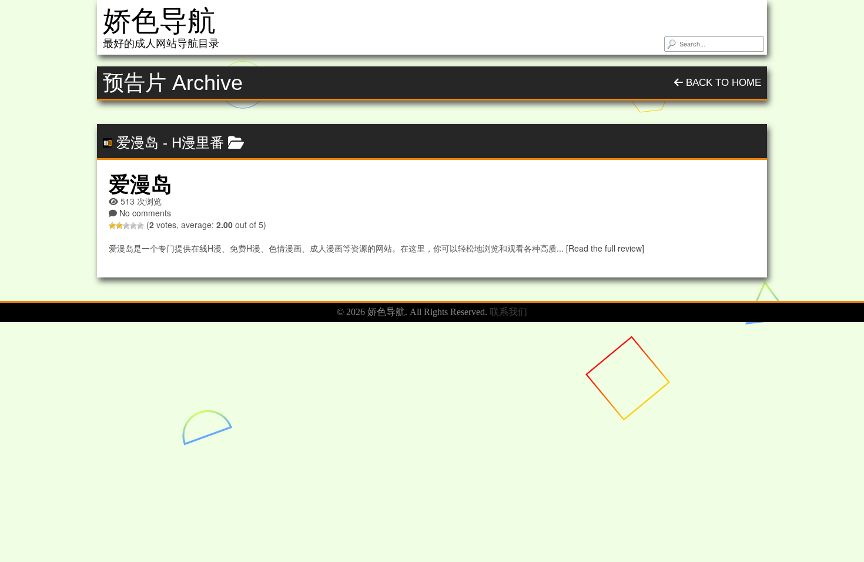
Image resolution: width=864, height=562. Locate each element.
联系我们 (508, 312)
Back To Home (722, 82)
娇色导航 (159, 20)
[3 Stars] (126, 225)
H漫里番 (198, 142)
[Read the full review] (605, 248)
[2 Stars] (119, 225)
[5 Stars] (140, 225)
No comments (145, 213)
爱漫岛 (137, 142)
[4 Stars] (133, 225)
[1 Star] (112, 225)
